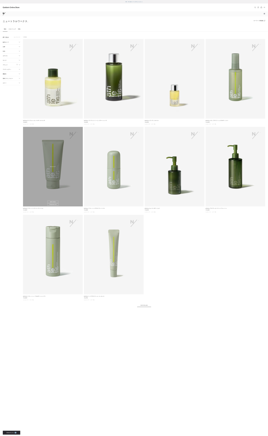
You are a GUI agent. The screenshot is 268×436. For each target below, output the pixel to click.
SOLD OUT (53, 166)
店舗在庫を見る (53, 204)
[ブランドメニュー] (264, 14)
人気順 (255, 26)
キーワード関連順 (258, 20)
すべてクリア (17, 37)
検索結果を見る (11, 432)
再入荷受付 (53, 201)
